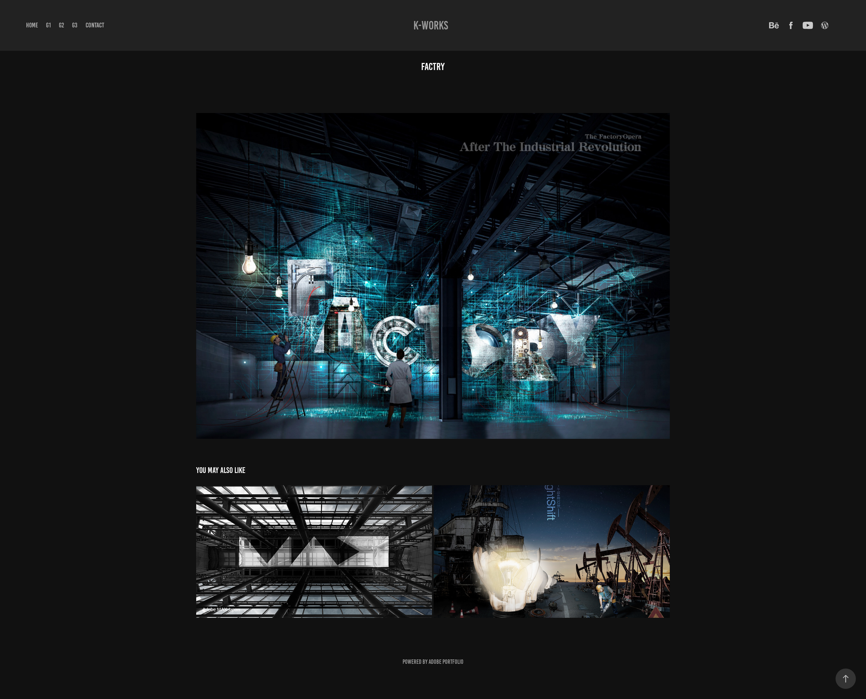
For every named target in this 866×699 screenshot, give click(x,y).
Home (32, 25)
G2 (61, 25)
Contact (95, 25)
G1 (48, 25)
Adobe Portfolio (446, 661)
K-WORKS (430, 25)
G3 (74, 25)
